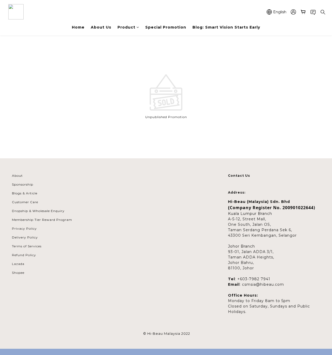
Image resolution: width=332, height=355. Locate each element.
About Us (101, 27)
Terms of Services (27, 246)
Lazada (18, 264)
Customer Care (25, 202)
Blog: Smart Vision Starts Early (226, 27)
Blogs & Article (24, 193)
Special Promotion (165, 27)
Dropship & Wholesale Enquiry (38, 211)
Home (78, 27)
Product (126, 27)
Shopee (18, 273)
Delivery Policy (25, 237)
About (17, 176)
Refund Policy (24, 255)
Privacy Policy (24, 228)
